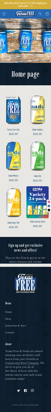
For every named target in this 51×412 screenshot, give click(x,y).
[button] (4, 13)
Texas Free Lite (13, 129)
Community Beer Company (22, 363)
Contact (9, 332)
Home (8, 312)
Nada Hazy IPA (13, 222)
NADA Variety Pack (37, 221)
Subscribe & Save (15, 325)
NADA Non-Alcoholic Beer (28, 405)
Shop (8, 319)
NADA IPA (37, 176)
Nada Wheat (13, 175)
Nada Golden (37, 129)
